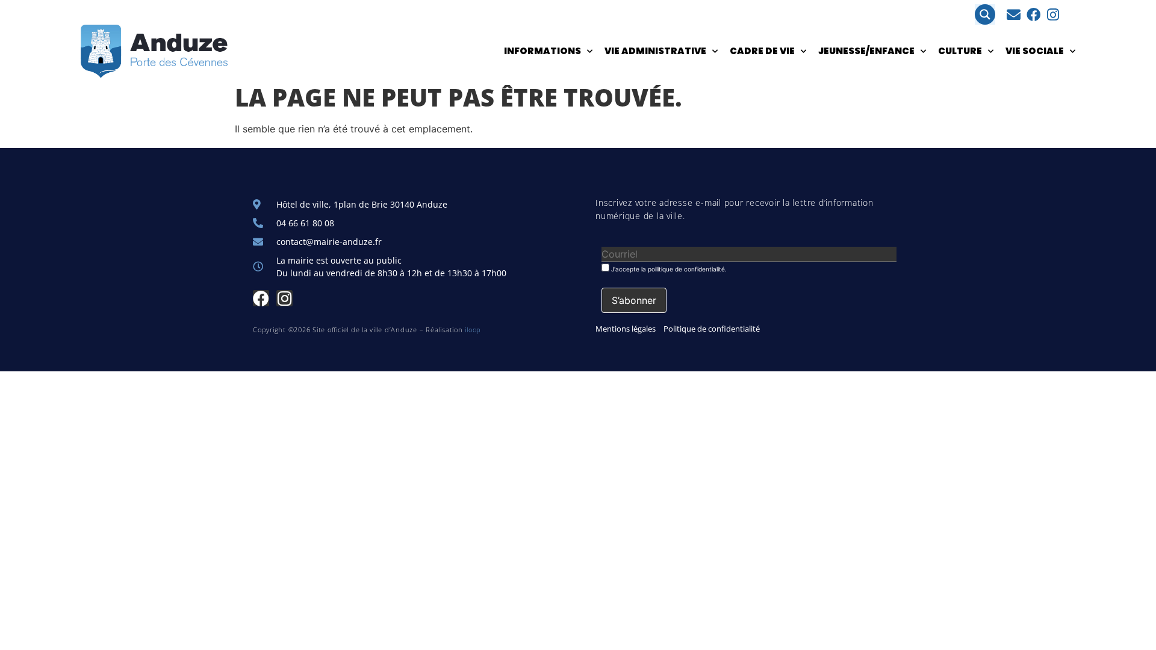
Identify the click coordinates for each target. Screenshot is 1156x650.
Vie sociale (1034, 51)
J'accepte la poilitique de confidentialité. (668, 268)
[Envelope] (1014, 15)
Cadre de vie (762, 51)
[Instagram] (1053, 15)
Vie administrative (655, 51)
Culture (960, 51)
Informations (542, 51)
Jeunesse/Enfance (866, 51)
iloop (473, 329)
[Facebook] (1033, 15)
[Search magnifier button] (985, 14)
